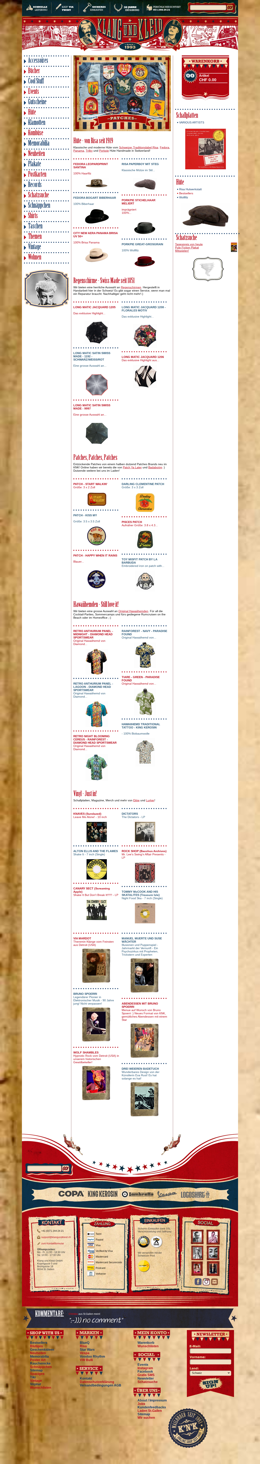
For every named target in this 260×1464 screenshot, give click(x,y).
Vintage (34, 247)
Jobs (141, 1404)
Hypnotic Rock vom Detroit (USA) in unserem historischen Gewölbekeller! (96, 1057)
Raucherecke (40, 1363)
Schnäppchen (39, 206)
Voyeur (35, 1384)
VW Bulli (86, 1360)
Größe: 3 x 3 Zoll (143, 485)
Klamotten (36, 123)
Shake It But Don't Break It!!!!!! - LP (95, 892)
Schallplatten (187, 116)
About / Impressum (152, 1400)
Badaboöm (155, 467)
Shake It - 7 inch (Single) (95, 852)
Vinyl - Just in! (85, 794)
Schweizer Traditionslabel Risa (138, 147)
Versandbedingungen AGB (100, 1385)
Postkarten (37, 174)
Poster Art (38, 1360)
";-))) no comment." (96, 1320)
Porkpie (104, 150)
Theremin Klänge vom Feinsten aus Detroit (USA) (93, 941)
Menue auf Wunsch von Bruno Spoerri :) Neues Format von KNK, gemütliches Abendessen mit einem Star (144, 1011)
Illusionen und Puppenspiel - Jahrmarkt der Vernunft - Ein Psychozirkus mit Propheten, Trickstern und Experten (142, 946)
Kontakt (86, 1378)
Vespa (84, 1353)
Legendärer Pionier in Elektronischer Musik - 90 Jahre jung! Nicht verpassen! (93, 998)
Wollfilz (183, 197)
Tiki (33, 1377)
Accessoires (38, 61)
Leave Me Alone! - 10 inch (90, 815)
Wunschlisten (40, 1387)
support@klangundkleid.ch (56, 1237)
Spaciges (37, 1373)
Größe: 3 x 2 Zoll (90, 485)
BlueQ (84, 1342)
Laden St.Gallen (150, 1410)
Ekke (136, 800)
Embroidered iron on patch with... (143, 562)
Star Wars (87, 1349)
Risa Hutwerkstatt (190, 189)
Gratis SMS (146, 1375)
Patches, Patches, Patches (95, 458)
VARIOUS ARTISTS (191, 122)
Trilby (89, 150)
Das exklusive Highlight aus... (143, 358)
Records (35, 185)
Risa (83, 1346)
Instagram (145, 1368)
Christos (73, 1314)
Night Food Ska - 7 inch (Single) (142, 895)
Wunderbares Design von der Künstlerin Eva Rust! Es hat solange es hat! (140, 1073)
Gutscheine (37, 102)
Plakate (34, 164)
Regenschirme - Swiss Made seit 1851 (104, 281)
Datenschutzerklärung (97, 1382)
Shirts (33, 216)
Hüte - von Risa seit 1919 (93, 141)
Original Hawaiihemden (133, 611)
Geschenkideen (42, 1349)
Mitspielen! (182, 250)
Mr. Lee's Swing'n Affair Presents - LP (144, 854)
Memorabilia (39, 143)
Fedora (164, 147)
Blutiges (36, 1346)
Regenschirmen (131, 287)
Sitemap (36, 1370)
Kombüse (35, 133)
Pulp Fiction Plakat (187, 247)
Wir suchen (146, 1417)
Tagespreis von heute (189, 244)
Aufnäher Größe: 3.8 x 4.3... (140, 523)
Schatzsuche (38, 195)
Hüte (32, 112)
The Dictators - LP (133, 815)
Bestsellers (186, 193)
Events (33, 92)
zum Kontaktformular (52, 1243)
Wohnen (34, 257)
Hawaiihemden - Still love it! (96, 605)
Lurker (150, 800)
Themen (35, 237)
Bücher (34, 71)
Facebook (145, 1371)
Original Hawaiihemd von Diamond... (93, 637)
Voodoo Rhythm (92, 1356)
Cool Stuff (36, 81)
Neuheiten (36, 154)
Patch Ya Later (132, 467)
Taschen (35, 226)
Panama (78, 150)
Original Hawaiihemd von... (144, 634)
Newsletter (146, 1378)
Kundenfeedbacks (152, 1407)
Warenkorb (146, 1342)
